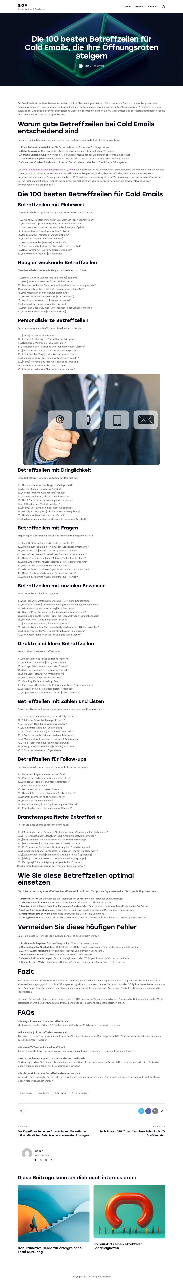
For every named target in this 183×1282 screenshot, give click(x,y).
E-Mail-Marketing (79, 1093)
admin (39, 1151)
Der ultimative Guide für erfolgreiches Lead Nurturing (50, 1250)
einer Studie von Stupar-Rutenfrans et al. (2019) (48, 169)
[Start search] (163, 7)
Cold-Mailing (60, 1093)
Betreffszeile (26, 1093)
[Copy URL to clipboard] (162, 1111)
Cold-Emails (43, 1093)
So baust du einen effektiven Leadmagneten (118, 1246)
